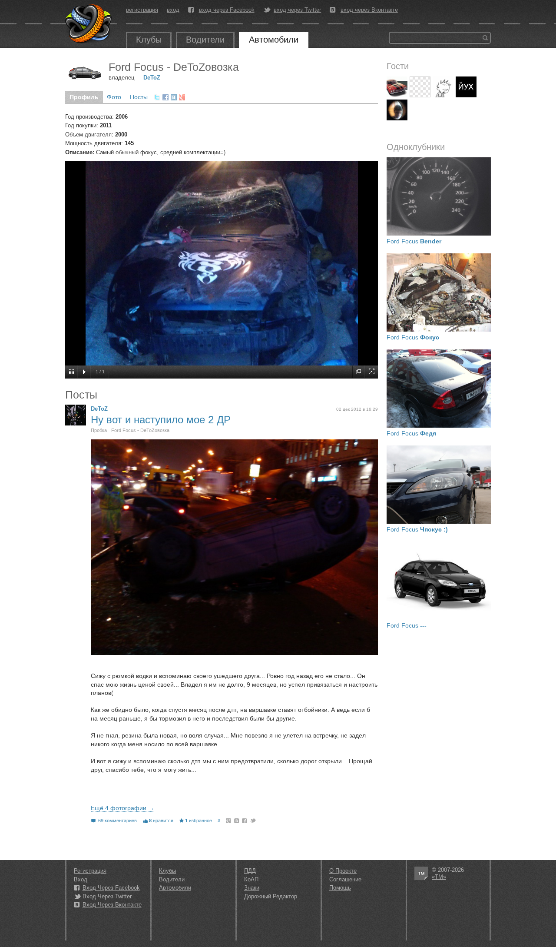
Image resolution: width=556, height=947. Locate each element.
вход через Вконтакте (369, 10)
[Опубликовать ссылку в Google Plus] (182, 97)
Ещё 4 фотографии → (122, 807)
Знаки (251, 887)
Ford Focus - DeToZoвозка (140, 430)
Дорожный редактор (270, 896)
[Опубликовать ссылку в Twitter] (157, 97)
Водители (205, 39)
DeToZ (151, 77)
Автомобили (273, 39)
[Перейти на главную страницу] (89, 23)
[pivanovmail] (397, 86)
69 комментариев (117, 820)
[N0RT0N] (466, 86)
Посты (139, 96)
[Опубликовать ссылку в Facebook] (165, 97)
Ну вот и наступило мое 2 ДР (161, 419)
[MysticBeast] (397, 110)
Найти (485, 37)
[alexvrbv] (420, 86)
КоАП (251, 879)
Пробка (99, 430)
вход (173, 10)
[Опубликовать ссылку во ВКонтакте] (174, 97)
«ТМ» (439, 877)
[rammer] (443, 86)
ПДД (250, 870)
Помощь (340, 887)
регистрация (142, 10)
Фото (114, 96)
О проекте (343, 870)
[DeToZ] (75, 415)
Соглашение (345, 879)
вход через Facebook (227, 10)
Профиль (84, 96)
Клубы (149, 39)
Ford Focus (414, 241)
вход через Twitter (297, 10)
